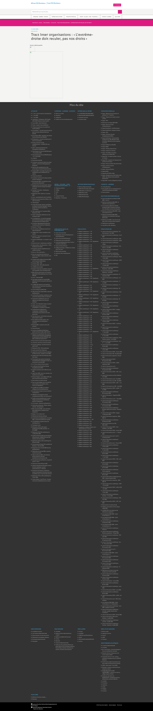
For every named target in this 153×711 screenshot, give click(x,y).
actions (80, 641)
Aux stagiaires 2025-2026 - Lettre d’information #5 (110, 553)
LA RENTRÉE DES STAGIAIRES (86, 113)
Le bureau (104, 647)
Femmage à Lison (36, 425)
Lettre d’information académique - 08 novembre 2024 (110, 392)
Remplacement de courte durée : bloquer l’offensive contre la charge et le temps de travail (41, 186)
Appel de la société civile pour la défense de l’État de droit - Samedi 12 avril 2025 (41, 352)
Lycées (103, 687)
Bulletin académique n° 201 (85, 355)
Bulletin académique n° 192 (85, 335)
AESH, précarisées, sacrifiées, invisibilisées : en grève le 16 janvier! (41, 306)
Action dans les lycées (61, 233)
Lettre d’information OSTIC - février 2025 (112, 430)
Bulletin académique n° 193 (85, 337)
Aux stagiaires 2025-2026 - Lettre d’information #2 (110, 518)
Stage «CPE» (105, 132)
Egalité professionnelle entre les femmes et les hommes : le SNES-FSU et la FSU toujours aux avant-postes (42, 437)
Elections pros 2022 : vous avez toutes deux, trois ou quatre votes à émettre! (111, 220)
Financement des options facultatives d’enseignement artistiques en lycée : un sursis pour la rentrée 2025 (41, 360)
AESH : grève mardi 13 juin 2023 (109, 665)
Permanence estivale (37, 160)
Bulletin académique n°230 (85, 411)
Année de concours (83, 117)
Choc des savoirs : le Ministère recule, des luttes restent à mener (42, 317)
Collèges (104, 689)
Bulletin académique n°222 (85, 398)
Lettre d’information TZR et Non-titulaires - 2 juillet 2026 (110, 617)
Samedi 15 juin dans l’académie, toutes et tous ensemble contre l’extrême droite (42, 269)
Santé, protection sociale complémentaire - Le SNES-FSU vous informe (41, 144)
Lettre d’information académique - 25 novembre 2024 (110, 405)
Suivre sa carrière (60, 113)
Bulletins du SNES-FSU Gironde (63, 637)
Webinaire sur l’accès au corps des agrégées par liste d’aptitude (110, 571)
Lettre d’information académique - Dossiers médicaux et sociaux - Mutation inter (111, 409)
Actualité (104, 681)
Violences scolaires (60, 188)
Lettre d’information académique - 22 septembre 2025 (110, 539)
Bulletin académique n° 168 (85, 253)
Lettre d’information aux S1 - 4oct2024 (111, 379)
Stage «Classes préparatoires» (109, 148)
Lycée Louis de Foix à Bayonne (39, 350)
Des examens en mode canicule (39, 380)
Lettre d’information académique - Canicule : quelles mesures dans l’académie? (110, 611)
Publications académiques (108, 223)
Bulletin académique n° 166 (85, 249)
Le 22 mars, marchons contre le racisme (41, 342)
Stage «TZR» (105, 120)
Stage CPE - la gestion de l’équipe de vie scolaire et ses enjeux (111, 160)
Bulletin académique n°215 (85, 384)
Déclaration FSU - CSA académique (40, 348)
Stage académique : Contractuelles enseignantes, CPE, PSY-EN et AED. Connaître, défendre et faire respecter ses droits (111, 140)
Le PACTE (34, 158)
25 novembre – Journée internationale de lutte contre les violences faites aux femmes (42, 132)
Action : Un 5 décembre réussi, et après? (41, 304)
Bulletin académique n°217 (85, 388)
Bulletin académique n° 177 (85, 270)
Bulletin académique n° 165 (85, 247)
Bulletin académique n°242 (85, 438)
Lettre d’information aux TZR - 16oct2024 (112, 386)
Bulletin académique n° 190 (85, 327)
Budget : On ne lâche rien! (38, 414)
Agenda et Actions (106, 633)
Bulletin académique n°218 (85, 390)
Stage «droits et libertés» (108, 169)
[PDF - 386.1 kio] (32, 49)
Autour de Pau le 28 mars (61, 246)
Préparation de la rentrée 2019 (63, 240)
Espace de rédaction (38, 709)
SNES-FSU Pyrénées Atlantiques (86, 189)
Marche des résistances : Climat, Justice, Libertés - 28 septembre (41, 406)
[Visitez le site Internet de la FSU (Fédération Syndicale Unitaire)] (41, 707)
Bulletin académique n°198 (85, 382)
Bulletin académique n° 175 (85, 266)
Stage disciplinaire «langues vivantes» (111, 130)
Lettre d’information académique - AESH (112, 240)
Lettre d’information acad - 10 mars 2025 (112, 443)
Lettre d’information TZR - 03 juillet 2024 (112, 354)
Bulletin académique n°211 (85, 374)
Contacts (104, 639)
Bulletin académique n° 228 (85, 407)
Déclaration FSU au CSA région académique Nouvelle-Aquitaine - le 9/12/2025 (40, 428)
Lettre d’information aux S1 (108, 366)
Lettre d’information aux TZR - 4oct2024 (111, 381)
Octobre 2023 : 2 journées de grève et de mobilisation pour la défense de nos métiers (41, 172)
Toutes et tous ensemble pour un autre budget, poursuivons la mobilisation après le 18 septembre (41, 400)
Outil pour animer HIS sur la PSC (39, 463)
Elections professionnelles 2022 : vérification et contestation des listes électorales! (111, 216)
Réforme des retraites (61, 251)
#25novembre (35, 202)
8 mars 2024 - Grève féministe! (39, 123)
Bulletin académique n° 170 (85, 257)
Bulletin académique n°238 (85, 431)
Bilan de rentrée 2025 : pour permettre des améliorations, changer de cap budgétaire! (41, 410)
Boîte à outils (105, 631)
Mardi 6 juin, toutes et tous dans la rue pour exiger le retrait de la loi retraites (111, 662)
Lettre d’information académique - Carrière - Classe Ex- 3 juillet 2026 (110, 624)
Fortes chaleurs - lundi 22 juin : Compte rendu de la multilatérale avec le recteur (41, 480)
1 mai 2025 (35, 115)
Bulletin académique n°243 (85, 440)
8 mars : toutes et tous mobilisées (40, 125)
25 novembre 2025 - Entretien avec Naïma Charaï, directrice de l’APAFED (42, 136)
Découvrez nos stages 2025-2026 (110, 122)
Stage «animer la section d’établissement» (108, 166)
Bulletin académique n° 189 (85, 325)
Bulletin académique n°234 (85, 415)
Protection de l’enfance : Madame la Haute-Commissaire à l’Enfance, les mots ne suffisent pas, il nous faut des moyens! (42, 472)
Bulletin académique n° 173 (85, 262)
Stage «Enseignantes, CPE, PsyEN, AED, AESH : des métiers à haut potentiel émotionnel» (111, 177)
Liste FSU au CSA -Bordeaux (109, 225)
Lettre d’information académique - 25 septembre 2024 (110, 369)
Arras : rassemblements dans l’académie (41, 197)
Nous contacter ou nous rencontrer (40, 635)
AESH (103, 637)
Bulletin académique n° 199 (85, 351)
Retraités (34, 699)
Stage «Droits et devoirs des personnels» (112, 163)
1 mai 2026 (35, 117)
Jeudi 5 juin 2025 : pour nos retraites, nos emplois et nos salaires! (42, 374)
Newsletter (34, 641)
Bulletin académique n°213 (85, 378)
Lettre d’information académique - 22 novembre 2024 (110, 401)
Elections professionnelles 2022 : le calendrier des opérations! (110, 203)
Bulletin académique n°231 (85, 417)
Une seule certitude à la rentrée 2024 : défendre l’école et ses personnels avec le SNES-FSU (42, 281)
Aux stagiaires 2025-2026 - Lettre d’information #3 (110, 525)
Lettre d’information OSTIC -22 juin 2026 (112, 614)
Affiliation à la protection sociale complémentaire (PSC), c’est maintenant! (42, 395)
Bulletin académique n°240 (85, 434)
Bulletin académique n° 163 (85, 239)
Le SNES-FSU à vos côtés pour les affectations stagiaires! (110, 511)
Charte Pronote (36, 328)
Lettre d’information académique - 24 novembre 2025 (110, 560)
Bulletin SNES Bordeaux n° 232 (86, 419)
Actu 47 (104, 635)
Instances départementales (62, 643)
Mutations (58, 115)
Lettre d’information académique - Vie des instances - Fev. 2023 (111, 232)
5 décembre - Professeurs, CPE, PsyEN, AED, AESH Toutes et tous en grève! (41, 120)
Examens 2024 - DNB (37, 263)
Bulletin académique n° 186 (85, 320)
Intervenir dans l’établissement (63, 253)
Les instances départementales (39, 633)
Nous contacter (105, 192)
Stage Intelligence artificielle (109, 145)
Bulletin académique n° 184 (85, 316)
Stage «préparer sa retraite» (109, 150)
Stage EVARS (105, 171)
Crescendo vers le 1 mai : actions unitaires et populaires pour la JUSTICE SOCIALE (111, 658)
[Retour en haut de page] (6, 705)
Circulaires (104, 683)
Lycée (57, 192)
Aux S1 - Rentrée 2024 (37, 277)
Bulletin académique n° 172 (85, 260)
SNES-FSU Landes (83, 192)
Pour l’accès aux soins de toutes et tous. (41, 341)
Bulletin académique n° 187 (85, 322)
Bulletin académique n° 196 (85, 343)
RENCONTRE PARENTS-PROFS (86, 115)
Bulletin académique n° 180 (85, 276)
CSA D (80, 637)
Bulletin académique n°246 (85, 446)
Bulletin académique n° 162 (85, 237)
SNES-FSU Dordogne (84, 196)
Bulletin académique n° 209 (85, 370)
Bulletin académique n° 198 (85, 349)
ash (56, 194)
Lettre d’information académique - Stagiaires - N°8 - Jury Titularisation (110, 254)
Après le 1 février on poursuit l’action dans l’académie (41, 236)
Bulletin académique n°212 (85, 376)
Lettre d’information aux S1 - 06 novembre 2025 (109, 550)
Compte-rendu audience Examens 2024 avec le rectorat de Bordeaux (41, 260)
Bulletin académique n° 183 (85, 289)
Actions (57, 639)
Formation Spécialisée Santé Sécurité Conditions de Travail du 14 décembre (41, 224)
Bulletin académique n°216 (85, 386)
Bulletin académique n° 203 (85, 358)
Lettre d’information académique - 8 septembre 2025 (110, 521)
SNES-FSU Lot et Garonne (85, 191)
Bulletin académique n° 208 (85, 368)
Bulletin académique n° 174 (85, 264)
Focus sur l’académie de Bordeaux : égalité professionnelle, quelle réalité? (41, 331)
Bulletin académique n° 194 (85, 339)
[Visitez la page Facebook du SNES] (92, 705)
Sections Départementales (85, 187)
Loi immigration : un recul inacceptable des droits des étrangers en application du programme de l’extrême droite (41, 220)
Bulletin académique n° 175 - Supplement (88, 268)
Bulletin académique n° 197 (85, 347)
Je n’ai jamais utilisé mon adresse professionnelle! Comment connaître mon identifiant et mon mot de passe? (111, 207)
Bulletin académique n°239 (85, 433)
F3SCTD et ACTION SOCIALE (86, 635)
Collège (57, 190)
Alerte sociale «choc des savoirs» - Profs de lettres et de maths (41, 246)
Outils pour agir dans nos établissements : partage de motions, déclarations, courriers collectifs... (111, 677)
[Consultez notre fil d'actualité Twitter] (94, 705)
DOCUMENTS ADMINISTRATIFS (86, 639)
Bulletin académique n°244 (85, 442)
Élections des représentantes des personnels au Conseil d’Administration (41, 168)
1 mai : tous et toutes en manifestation (41, 113)
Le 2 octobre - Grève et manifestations (41, 403)
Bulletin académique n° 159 (85, 231)
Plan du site (119, 705)
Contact (81, 631)
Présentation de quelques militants (40, 637)
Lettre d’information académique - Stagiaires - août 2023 (110, 271)
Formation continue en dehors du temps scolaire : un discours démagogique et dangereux (41, 164)
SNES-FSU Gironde (83, 194)
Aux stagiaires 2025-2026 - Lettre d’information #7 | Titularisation (110, 603)
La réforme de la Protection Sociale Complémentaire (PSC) (40, 367)
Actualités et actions (37, 631)
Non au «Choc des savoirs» (38, 252)
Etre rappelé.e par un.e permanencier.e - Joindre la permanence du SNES (111, 189)
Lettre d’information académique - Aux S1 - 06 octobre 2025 (111, 543)
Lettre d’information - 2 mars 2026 (110, 581)
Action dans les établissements (63, 238)
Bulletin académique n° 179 (85, 274)
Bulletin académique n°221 (85, 396)
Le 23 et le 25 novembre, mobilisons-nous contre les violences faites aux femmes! (42, 296)
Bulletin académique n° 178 (85, 272)
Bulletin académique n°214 (85, 380)
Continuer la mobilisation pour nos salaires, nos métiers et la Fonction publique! (40, 300)
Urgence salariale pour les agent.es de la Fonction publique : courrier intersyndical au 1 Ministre (41, 467)
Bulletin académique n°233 (85, 413)
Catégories (58, 117)
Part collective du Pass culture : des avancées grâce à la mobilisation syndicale (40, 321)
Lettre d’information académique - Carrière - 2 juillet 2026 (110, 621)
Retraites (58, 641)
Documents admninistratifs (38, 639)
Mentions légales (112, 705)
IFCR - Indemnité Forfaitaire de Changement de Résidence (39, 148)
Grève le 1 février (36, 227)
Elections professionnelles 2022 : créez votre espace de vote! (111, 211)
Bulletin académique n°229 (85, 409)
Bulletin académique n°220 (85, 394)
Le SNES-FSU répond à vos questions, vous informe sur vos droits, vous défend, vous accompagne (42, 286)
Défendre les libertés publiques (39, 416)
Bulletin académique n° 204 (85, 360)
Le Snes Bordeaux (106, 187)
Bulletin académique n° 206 (85, 364)
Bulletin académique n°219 (85, 392)
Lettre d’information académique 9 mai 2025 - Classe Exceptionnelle (111, 477)
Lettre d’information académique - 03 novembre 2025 (110, 546)
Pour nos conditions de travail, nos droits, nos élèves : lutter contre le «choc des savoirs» (41, 256)
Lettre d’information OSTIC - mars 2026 (111, 590)
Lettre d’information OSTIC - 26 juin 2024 (112, 352)
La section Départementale (108, 645)
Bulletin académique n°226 (85, 404)
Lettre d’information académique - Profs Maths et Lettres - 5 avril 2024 (112, 338)
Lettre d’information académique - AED (111, 238)
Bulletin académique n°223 (85, 400)
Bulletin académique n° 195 (85, 341)
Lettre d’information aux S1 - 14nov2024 (112, 399)
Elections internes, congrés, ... (39, 697)
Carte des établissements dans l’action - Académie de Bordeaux (65, 243)
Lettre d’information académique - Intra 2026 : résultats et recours (111, 606)
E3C (57, 255)
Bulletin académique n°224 (85, 402)
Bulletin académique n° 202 (85, 356)
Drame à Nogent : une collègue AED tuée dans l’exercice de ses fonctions (41, 377)
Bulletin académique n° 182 (85, 287)
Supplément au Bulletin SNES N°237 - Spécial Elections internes (87, 428)
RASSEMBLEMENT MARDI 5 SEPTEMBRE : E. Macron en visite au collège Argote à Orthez (111, 672)
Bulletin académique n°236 (85, 423)
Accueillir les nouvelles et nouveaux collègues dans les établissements (40, 388)
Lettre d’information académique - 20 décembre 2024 (110, 420)
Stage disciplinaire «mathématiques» (111, 128)
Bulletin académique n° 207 (85, 366)
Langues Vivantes (60, 196)
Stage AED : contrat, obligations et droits (112, 180)
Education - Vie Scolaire (61, 198)
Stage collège (105, 146)
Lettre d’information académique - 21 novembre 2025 (110, 564)
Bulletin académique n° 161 (85, 235)
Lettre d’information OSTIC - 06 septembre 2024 (109, 360)
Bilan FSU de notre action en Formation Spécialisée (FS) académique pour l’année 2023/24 (42, 274)
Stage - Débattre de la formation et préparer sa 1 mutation (110, 114)
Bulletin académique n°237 (85, 425)
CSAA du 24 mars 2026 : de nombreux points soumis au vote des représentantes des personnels (41, 456)
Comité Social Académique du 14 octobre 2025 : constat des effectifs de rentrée (42, 418)
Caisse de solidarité (37, 176)
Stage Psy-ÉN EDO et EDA (108, 173)
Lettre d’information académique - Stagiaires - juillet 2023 (110, 268)
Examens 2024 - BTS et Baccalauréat (40, 265)
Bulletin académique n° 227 (85, 405)
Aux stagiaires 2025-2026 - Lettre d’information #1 (110, 514)
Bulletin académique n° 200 (85, 353)
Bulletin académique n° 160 (85, 233)
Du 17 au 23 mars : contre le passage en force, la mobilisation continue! (111, 650)
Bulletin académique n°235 (85, 421)
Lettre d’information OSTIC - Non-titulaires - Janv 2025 (110, 427)
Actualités (58, 631)
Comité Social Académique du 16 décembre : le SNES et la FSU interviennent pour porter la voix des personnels (41, 312)
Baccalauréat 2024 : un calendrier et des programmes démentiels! (41, 182)
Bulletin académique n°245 (85, 444)
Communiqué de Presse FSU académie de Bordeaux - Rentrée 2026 (42, 445)
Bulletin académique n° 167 (85, 251)
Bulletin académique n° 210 (85, 372)
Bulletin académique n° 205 (85, 362)
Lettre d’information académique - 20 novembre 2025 (110, 557)
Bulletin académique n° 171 (85, 259)
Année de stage (82, 119)
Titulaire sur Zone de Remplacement (64, 119)
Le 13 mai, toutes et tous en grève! (40, 364)
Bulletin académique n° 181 (85, 285)
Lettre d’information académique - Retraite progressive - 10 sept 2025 (110, 532)
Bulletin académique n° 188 (85, 324)
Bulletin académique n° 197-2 (86, 345)
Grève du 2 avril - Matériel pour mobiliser (42, 243)
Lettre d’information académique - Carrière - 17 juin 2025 (110, 495)
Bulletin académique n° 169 (85, 255)
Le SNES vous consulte (37, 267)
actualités (81, 633)
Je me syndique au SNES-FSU (39, 289)
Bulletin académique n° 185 (85, 318)
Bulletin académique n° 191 (85, 329)
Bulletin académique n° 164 (85, 245)
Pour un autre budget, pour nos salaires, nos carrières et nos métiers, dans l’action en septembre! (41, 384)
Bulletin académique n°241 (85, 436)
